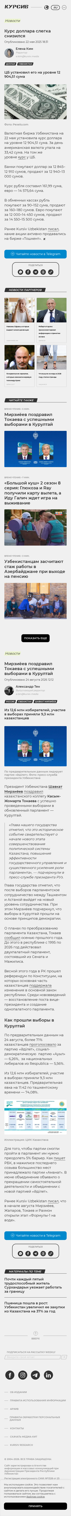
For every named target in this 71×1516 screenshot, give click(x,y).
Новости (12, 21)
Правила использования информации (38, 1400)
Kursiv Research (21, 1445)
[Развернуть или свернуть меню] (64, 7)
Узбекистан (25, 64)
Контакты (17, 1428)
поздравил (33, 792)
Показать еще (35, 638)
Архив (14, 1409)
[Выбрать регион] (46, 7)
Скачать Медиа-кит (23, 1436)
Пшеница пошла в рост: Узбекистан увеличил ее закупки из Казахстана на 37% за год (34, 1307)
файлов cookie (35, 1496)
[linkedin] (48, 1375)
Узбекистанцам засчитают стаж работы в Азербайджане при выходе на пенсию (34, 569)
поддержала (40, 985)
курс (22, 157)
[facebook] (9, 1375)
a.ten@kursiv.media (27, 694)
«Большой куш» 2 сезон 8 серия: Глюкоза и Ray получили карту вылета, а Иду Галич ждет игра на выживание (32, 493)
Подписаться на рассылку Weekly (31, 1352)
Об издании (18, 1392)
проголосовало (42, 1044)
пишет (59, 1158)
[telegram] (35, 1375)
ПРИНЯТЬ (35, 1506)
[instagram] (22, 1375)
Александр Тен (28, 686)
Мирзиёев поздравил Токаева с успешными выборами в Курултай (29, 419)
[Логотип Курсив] (16, 6)
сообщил (12, 938)
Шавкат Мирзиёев (45, 701)
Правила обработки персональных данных (35, 1418)
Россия (10, 701)
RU (55, 7)
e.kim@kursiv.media (27, 56)
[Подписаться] (64, 1357)
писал (53, 229)
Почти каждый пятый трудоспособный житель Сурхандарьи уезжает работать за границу (33, 1285)
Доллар (10, 64)
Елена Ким (24, 49)
